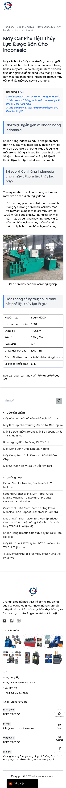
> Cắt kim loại (10, 687)
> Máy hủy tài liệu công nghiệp (19, 682)
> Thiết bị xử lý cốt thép (16, 693)
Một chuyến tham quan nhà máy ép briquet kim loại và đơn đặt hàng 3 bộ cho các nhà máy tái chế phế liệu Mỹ (31, 522)
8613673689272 (12, 714)
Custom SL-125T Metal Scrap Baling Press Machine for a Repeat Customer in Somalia (30, 510)
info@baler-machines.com (18, 728)
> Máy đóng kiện (12, 677)
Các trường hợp (26, 27)
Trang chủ (9, 27)
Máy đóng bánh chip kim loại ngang (26, 449)
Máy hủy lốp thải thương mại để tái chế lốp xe (33, 425)
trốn (22, 92)
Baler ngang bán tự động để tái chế (26, 442)
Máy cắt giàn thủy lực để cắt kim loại (27, 466)
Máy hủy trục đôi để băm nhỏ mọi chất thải (30, 418)
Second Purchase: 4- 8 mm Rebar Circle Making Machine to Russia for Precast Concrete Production (28, 497)
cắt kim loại (16, 61)
